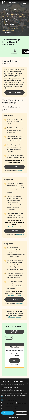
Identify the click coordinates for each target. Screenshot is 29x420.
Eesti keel (14, 2)
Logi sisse (14, 167)
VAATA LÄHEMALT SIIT (14, 92)
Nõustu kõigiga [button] (7, 413)
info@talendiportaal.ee (14, 317)
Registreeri (8, 32)
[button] (14, 417)
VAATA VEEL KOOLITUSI (14, 332)
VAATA (15, 361)
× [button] (27, 384)
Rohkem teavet (4, 397)
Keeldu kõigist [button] (21, 413)
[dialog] (14, 401)
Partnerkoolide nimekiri (14, 227)
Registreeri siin (20, 170)
